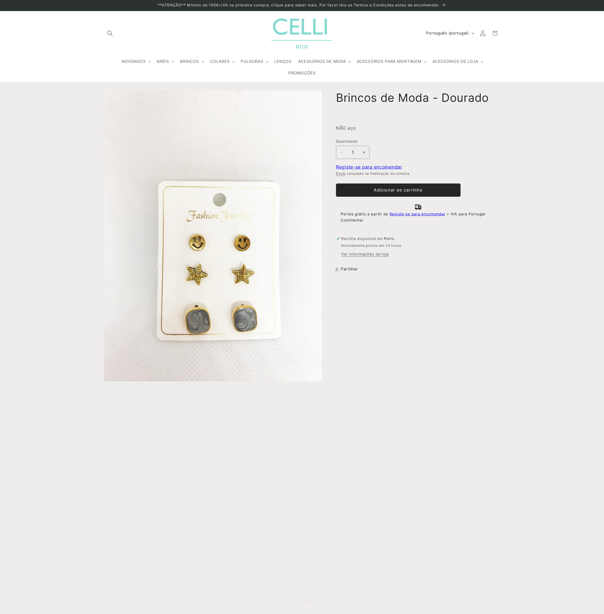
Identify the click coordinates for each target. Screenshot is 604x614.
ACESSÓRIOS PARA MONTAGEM (336, 534)
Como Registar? (220, 467)
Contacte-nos (118, 477)
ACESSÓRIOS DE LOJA (327, 543)
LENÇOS (312, 515)
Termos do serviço (346, 611)
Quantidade (347, 141)
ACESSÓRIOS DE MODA (328, 524)
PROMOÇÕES (317, 552)
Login (411, 467)
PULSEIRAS (315, 505)
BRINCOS (313, 486)
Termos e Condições (225, 477)
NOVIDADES (316, 467)
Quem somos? (118, 467)
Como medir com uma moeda (233, 515)
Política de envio (380, 611)
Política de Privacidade (227, 496)
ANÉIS (310, 477)
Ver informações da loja (365, 254)
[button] (110, 33)
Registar (414, 479)
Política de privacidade (306, 611)
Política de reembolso (264, 611)
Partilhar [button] (349, 269)
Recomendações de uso (228, 486)
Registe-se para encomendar (369, 167)
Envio (341, 173)
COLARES (314, 496)
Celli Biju (232, 611)
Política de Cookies (223, 505)
